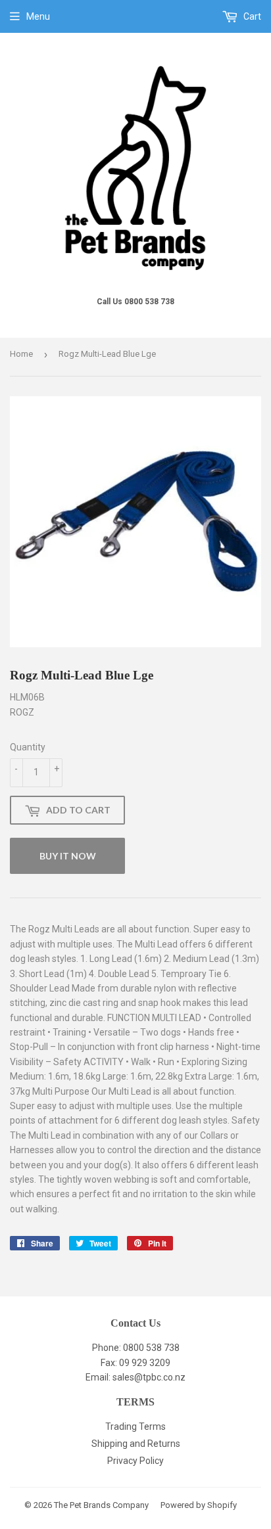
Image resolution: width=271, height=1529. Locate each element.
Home (21, 354)
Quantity (27, 747)
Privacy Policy (135, 1460)
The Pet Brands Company (101, 1505)
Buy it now (67, 855)
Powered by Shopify (198, 1505)
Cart (251, 16)
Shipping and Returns (135, 1443)
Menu (38, 16)
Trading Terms (135, 1426)
